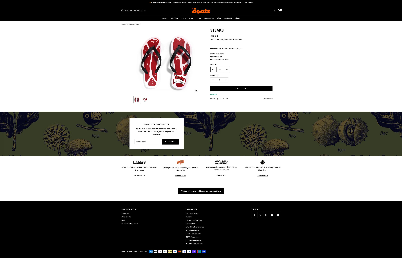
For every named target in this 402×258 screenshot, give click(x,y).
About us (125, 213)
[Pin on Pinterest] (220, 99)
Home (123, 24)
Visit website (139, 175)
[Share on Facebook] (217, 99)
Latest (164, 18)
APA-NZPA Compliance (195, 227)
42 (227, 69)
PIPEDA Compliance (193, 240)
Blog (219, 18)
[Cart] (279, 10)
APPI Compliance (192, 230)
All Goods (130, 24)
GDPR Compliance (193, 237)
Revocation (190, 223)
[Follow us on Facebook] (255, 215)
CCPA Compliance (193, 234)
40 (213, 69)
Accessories (209, 18)
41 (220, 69)
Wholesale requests (129, 223)
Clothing (174, 18)
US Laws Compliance (194, 244)
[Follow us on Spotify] (278, 215)
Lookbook (228, 18)
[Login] (275, 10)
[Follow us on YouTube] (272, 215)
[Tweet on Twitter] (224, 99)
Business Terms (192, 213)
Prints (198, 18)
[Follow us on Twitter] (260, 215)
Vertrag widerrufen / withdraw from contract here (201, 191)
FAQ (123, 220)
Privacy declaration (194, 220)
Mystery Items (187, 18)
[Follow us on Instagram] (266, 215)
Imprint (189, 217)
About (237, 18)
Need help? (268, 99)
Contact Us (126, 217)
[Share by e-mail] (227, 98)
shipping (220, 39)
